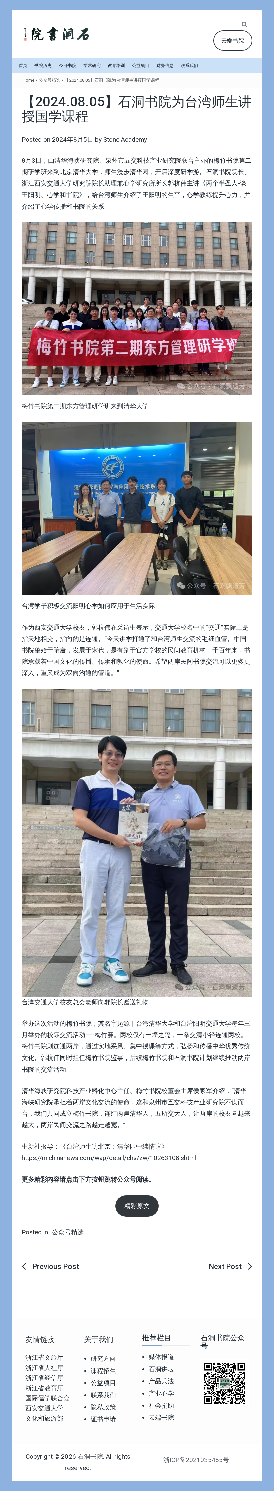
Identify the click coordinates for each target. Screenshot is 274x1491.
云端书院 (232, 40)
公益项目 (140, 65)
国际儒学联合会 (47, 1398)
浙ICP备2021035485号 (196, 1460)
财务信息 (165, 65)
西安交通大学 (44, 1408)
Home (28, 80)
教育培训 (116, 65)
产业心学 (161, 1393)
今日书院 (67, 65)
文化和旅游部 (44, 1418)
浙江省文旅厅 (44, 1357)
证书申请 (103, 1419)
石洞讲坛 (161, 1369)
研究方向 (103, 1358)
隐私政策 (103, 1407)
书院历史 (43, 65)
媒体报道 (161, 1357)
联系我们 (189, 65)
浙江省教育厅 (44, 1388)
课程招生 (103, 1371)
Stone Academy (125, 139)
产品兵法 (161, 1381)
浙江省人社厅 (44, 1368)
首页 (23, 65)
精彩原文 (137, 1206)
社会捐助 (161, 1405)
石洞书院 (90, 1456)
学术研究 (92, 65)
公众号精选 (49, 80)
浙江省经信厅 (44, 1378)
